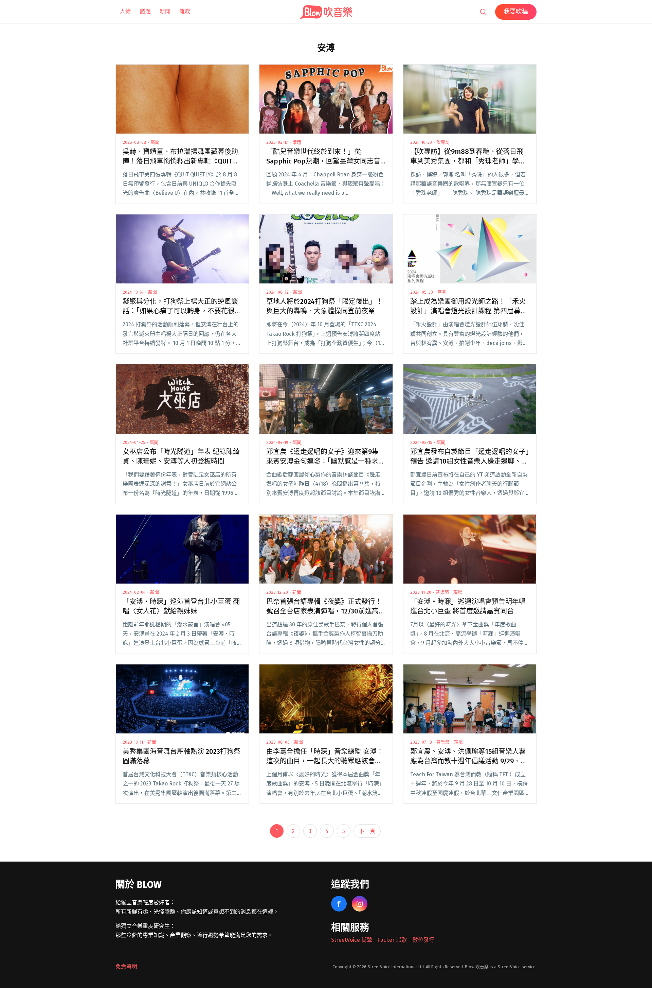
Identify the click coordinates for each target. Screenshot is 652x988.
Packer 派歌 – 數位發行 (405, 940)
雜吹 (184, 11)
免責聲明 (126, 966)
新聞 (165, 11)
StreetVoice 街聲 (351, 940)
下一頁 (367, 831)
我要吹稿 (516, 11)
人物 (125, 11)
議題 (145, 11)
